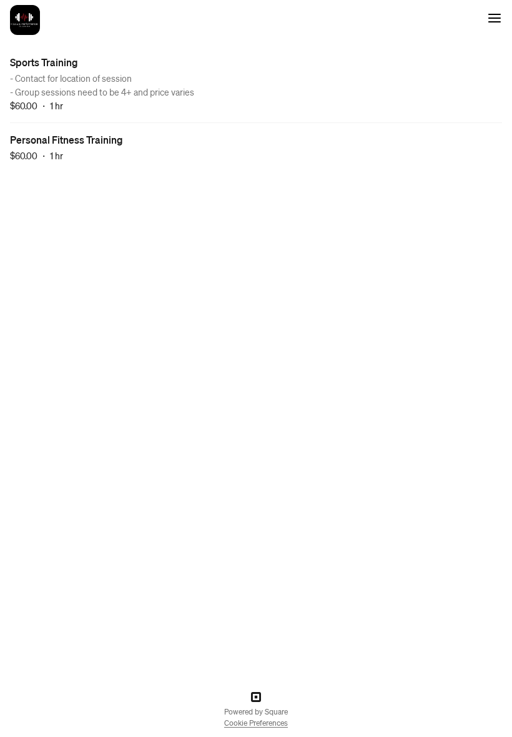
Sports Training (44, 62)
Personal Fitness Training (66, 139)
